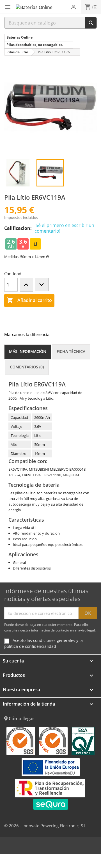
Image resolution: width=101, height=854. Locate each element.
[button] (7, 7)
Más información (27, 351)
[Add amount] (26, 285)
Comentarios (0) (27, 367)
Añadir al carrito (29, 300)
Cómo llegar (21, 718)
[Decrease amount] (42, 284)
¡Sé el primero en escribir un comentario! (64, 228)
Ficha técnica (71, 351)
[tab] (27, 351)
